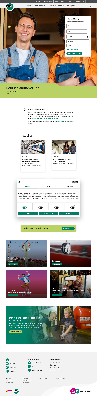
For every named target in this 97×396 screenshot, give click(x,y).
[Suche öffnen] (90, 5)
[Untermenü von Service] (55, 6)
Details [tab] (48, 186)
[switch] (40, 207)
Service (51, 5)
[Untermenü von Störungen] (75, 6)
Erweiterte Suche (71, 49)
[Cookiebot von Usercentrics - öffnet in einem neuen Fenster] (72, 182)
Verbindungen (40, 5)
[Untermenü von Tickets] (32, 6)
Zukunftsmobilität (47, 1)
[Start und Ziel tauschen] (88, 28)
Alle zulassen (69, 213)
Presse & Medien (59, 1)
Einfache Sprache (79, 1)
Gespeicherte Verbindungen (76, 21)
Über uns (37, 1)
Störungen (70, 5)
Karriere (69, 1)
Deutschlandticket (59, 288)
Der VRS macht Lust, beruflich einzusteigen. (24, 319)
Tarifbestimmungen (60, 378)
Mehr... (8, 94)
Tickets (29, 5)
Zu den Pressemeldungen (35, 228)
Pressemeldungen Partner (18, 257)
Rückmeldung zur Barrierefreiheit (27, 381)
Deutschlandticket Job (22, 87)
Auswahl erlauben (48, 213)
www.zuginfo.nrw (63, 121)
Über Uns (53, 365)
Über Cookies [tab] (70, 186)
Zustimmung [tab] (27, 186)
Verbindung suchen (74, 53)
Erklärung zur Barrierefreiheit (9, 381)
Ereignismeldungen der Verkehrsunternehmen (45, 118)
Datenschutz (9, 378)
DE (87, 1)
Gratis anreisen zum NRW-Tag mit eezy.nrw (62, 160)
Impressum (25, 378)
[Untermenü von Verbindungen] (46, 6)
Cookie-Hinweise (43, 378)
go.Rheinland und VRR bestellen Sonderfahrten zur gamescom (31, 161)
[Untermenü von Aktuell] (64, 6)
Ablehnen (28, 213)
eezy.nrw (11, 290)
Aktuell (60, 5)
